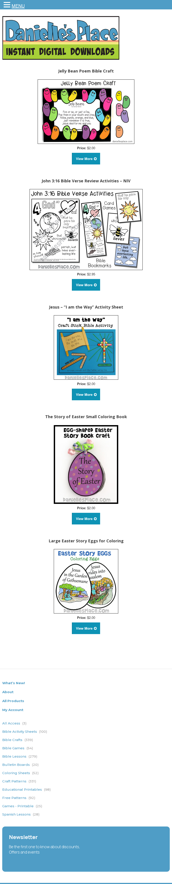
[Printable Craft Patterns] (61, 58)
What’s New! (13, 683)
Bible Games (17, 748)
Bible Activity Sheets (24, 731)
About (7, 692)
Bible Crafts (17, 740)
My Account (12, 710)
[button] (8, 5)
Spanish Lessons (21, 814)
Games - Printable (22, 806)
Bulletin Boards (20, 765)
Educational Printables (26, 789)
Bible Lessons (19, 756)
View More (84, 158)
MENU (18, 5)
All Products (13, 701)
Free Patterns (18, 798)
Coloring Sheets (20, 773)
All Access (14, 723)
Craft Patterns (19, 781)
